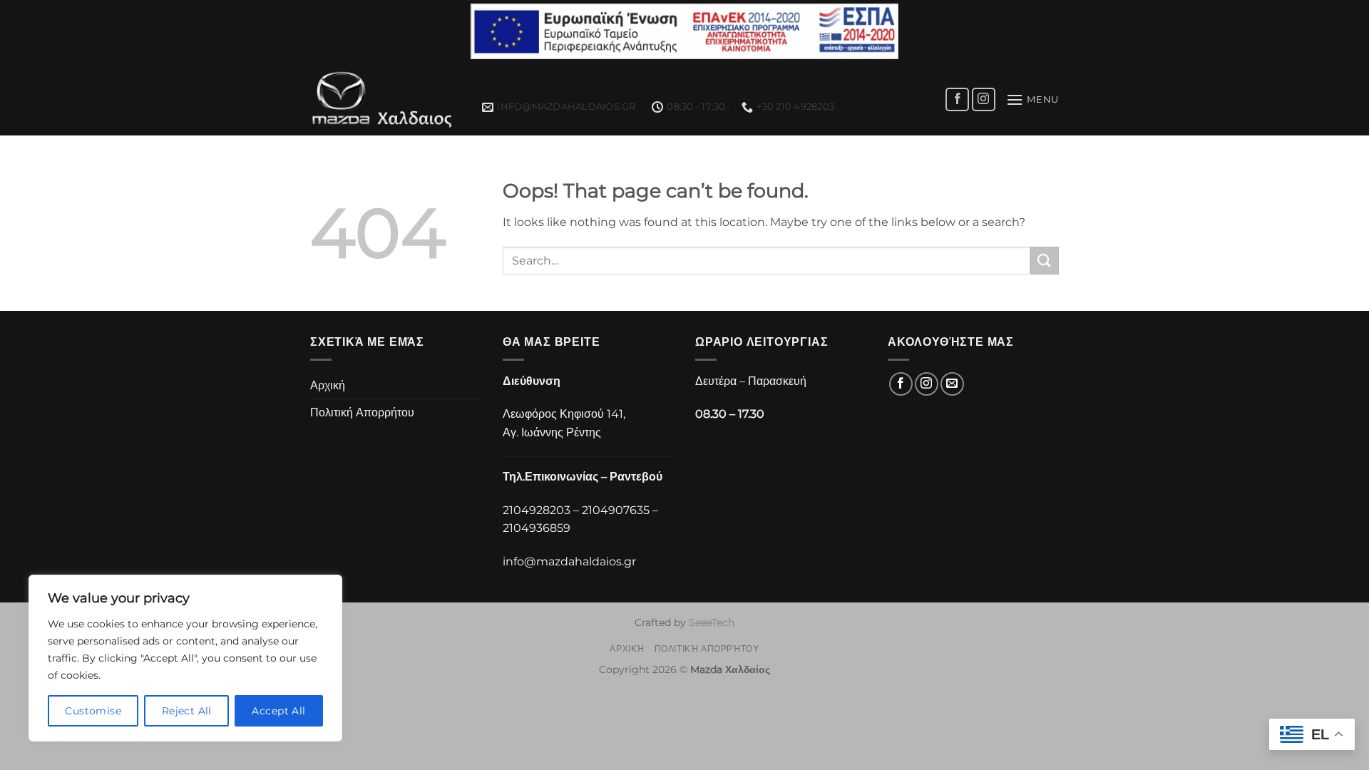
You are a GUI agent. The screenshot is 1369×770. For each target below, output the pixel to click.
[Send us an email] (952, 384)
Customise (93, 710)
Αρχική (327, 385)
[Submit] (1044, 260)
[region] (185, 658)
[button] (1032, 99)
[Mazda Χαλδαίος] (385, 99)
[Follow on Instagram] (983, 99)
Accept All (278, 710)
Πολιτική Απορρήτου (362, 412)
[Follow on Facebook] (957, 99)
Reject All (187, 710)
